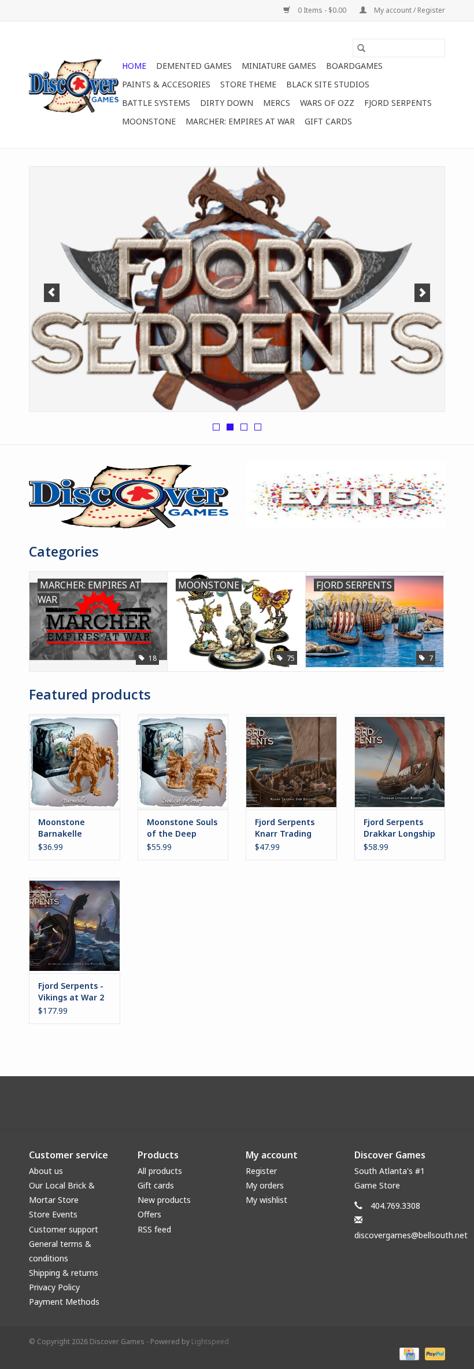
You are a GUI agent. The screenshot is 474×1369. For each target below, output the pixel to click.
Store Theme (248, 84)
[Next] (422, 293)
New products (164, 1199)
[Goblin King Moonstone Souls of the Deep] (183, 761)
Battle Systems (156, 102)
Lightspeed (210, 1341)
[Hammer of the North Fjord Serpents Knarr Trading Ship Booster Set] (291, 761)
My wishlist (266, 1199)
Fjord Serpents (398, 102)
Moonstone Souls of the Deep (182, 827)
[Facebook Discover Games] (237, 1103)
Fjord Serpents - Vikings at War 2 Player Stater (71, 991)
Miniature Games (279, 65)
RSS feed (154, 1229)
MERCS (276, 102)
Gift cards (328, 121)
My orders (265, 1185)
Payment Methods (64, 1301)
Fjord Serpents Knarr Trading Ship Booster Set (289, 828)
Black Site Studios (327, 84)
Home (134, 65)
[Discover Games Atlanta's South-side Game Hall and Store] (73, 85)
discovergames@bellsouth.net (411, 1235)
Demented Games (194, 65)
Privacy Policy (54, 1287)
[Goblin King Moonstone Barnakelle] (74, 761)
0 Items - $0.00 (322, 10)
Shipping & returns (63, 1272)
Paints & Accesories (166, 84)
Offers (149, 1214)
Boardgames (354, 65)
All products (160, 1170)
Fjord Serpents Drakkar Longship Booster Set (399, 828)
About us (46, 1170)
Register (261, 1170)
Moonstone (149, 121)
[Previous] (52, 293)
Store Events (53, 1214)
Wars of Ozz (327, 102)
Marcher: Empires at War (240, 121)
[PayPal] (433, 1353)
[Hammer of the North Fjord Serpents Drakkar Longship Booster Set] (400, 761)
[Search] (361, 48)
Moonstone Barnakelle (61, 827)
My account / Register (408, 10)
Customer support (63, 1229)
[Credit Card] (408, 1353)
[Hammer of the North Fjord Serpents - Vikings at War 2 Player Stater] (74, 925)
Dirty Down (226, 102)
